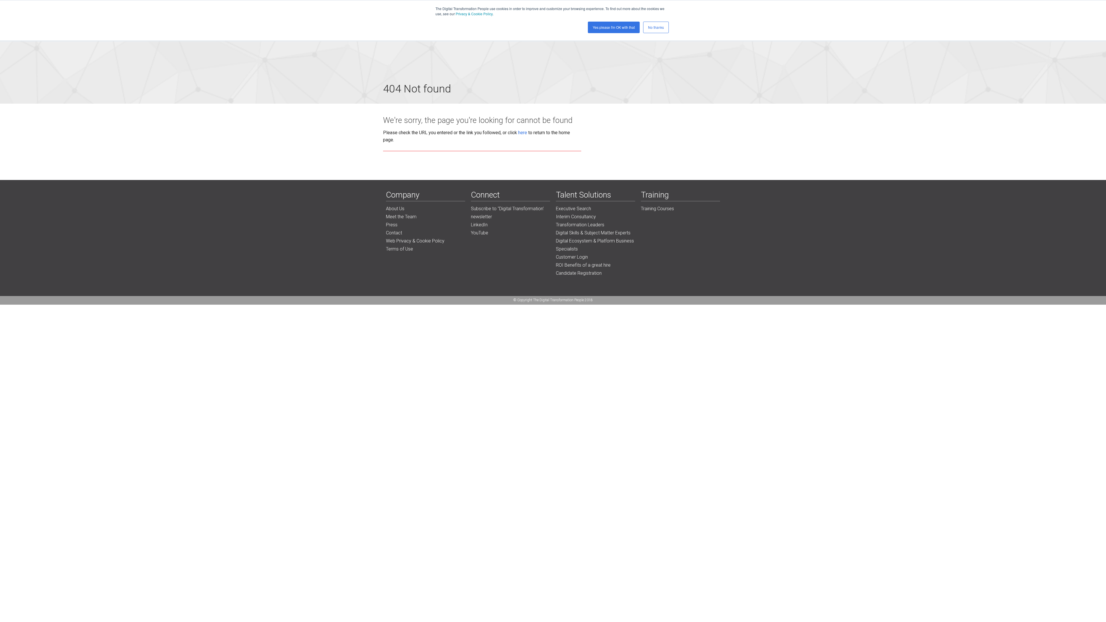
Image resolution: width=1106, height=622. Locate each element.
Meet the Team (401, 216)
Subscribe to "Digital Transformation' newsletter (507, 212)
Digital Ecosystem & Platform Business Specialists (595, 245)
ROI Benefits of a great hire (583, 265)
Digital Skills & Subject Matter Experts (593, 233)
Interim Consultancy (576, 216)
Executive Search (573, 208)
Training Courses (657, 208)
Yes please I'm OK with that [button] (614, 27)
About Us (395, 208)
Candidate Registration (579, 273)
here (522, 132)
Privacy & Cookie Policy (474, 13)
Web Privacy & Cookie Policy (415, 241)
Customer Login (572, 257)
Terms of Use (399, 249)
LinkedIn (479, 224)
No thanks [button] (656, 27)
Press (391, 224)
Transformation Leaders (580, 224)
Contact (394, 233)
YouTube (479, 233)
